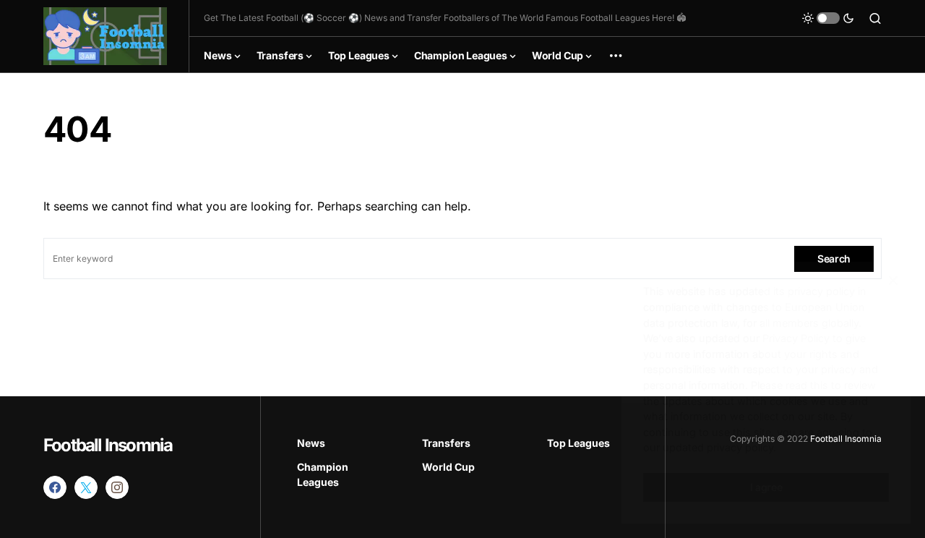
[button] (828, 18)
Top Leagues (578, 443)
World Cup (448, 467)
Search (834, 258)
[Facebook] (54, 487)
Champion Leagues (322, 474)
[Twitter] (86, 487)
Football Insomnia (107, 445)
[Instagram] (117, 487)
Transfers (446, 443)
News (311, 443)
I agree (766, 487)
